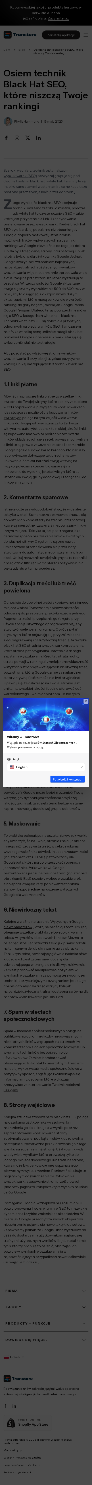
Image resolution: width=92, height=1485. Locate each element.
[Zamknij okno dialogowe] (86, 701)
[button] (46, 767)
